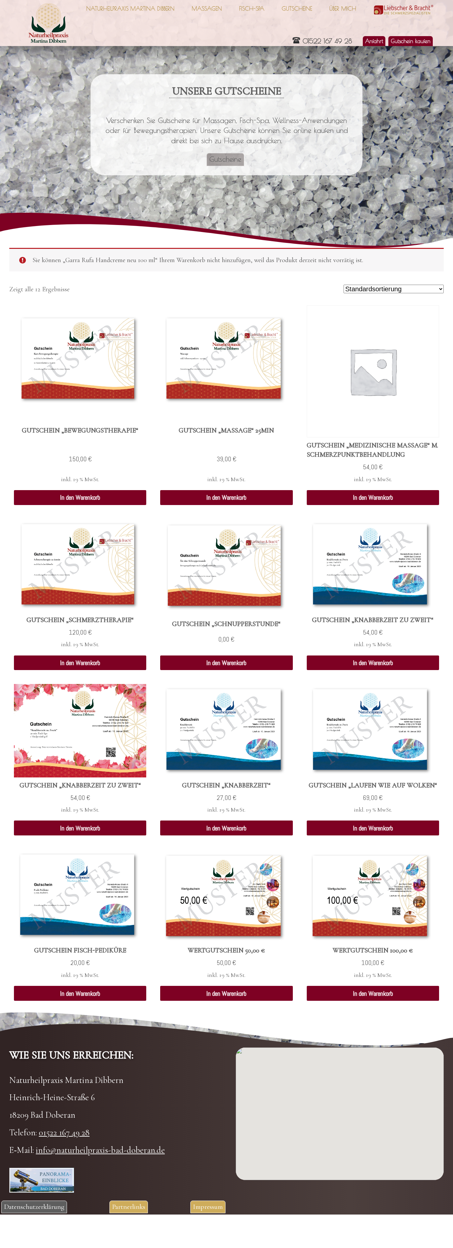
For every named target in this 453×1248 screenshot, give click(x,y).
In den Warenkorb (80, 497)
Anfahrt (374, 41)
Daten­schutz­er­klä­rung (34, 1206)
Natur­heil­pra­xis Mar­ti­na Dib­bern (130, 8)
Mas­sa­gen (207, 8)
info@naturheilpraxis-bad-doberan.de (100, 1150)
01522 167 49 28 (327, 41)
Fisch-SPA (251, 8)
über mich (342, 8)
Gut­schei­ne (297, 8)
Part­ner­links (128, 1206)
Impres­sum (208, 1206)
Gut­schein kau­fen (410, 41)
